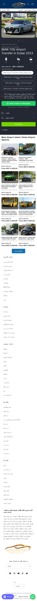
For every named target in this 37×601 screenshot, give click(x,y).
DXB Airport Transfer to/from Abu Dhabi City (18, 77)
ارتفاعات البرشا (7, 357)
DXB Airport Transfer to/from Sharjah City (18, 83)
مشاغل (5, 295)
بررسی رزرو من (7, 266)
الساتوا (5, 374)
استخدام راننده (7, 320)
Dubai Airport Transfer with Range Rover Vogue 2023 (27, 238)
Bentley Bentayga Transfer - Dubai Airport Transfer (9, 238)
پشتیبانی (5, 283)
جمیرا (4, 465)
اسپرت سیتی (7, 503)
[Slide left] (14, 41)
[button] (4, 4)
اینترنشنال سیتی (7, 436)
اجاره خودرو (6, 316)
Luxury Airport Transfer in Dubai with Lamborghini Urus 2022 (9, 186)
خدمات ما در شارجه (8, 337)
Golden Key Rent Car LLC (17, 593)
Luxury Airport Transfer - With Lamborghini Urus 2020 (26, 186)
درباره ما (5, 311)
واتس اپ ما (6, 274)
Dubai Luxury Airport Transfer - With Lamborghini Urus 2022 (26, 159)
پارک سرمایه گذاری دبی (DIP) (11, 420)
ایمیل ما (5, 279)
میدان (5, 478)
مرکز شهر (6, 411)
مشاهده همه (18, 251)
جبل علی (5, 441)
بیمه (4, 300)
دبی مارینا (6, 428)
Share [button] (6, 130)
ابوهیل (5, 349)
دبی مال (5, 424)
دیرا (4, 391)
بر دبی (5, 378)
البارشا (5, 353)
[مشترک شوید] (29, 566)
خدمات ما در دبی (8, 328)
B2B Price (6, 287)
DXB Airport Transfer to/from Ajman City (18, 89)
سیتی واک (6, 387)
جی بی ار (6, 445)
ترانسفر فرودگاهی (8, 324)
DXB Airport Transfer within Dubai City (17, 73)
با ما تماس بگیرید (8, 270)
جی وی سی (6, 469)
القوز (4, 366)
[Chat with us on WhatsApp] (32, 596)
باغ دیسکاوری (7, 407)
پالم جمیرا (6, 490)
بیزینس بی (6, 382)
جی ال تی (6, 453)
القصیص (5, 370)
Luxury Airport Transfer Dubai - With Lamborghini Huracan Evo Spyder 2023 (9, 213)
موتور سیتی (6, 486)
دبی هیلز (5, 415)
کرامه (4, 361)
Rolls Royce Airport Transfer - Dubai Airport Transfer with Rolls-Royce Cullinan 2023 (9, 159)
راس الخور (6, 495)
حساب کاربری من (8, 262)
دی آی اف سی (7, 395)
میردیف (5, 482)
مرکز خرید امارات (8, 474)
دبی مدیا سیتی (7, 432)
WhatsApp (18, 124)
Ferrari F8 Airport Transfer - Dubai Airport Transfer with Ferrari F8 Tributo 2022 (27, 213)
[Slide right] (22, 41)
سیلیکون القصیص (8, 499)
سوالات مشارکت (8, 291)
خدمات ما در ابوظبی (9, 333)
